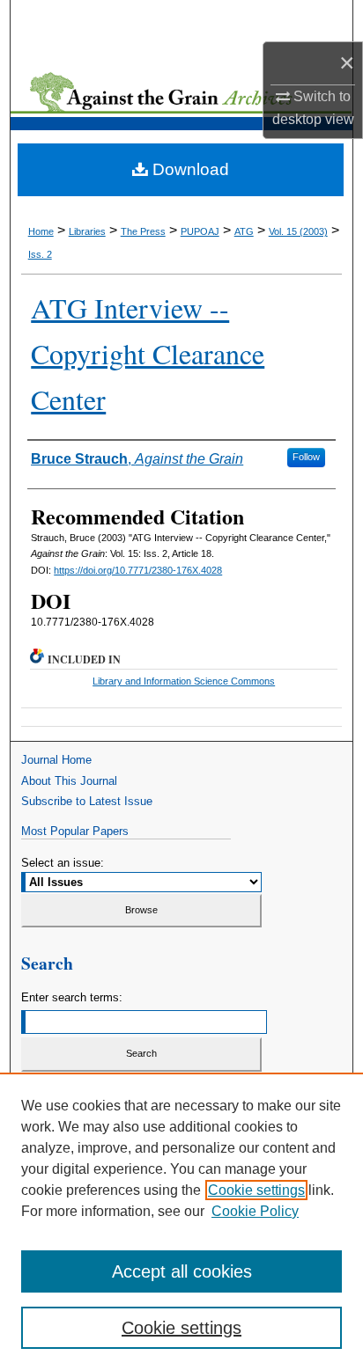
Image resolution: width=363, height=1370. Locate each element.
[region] (181, 1221)
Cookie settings (256, 1190)
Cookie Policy (255, 1211)
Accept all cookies (182, 1271)
